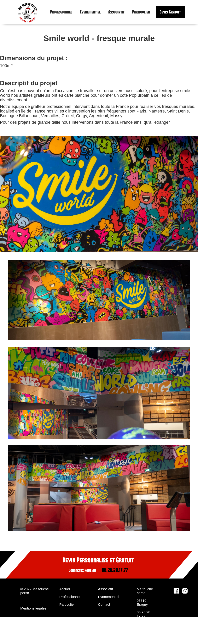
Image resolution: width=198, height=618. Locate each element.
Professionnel (61, 12)
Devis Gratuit (170, 11)
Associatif (116, 12)
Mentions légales (33, 608)
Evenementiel (90, 12)
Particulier (141, 12)
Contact (104, 604)
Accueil (65, 589)
